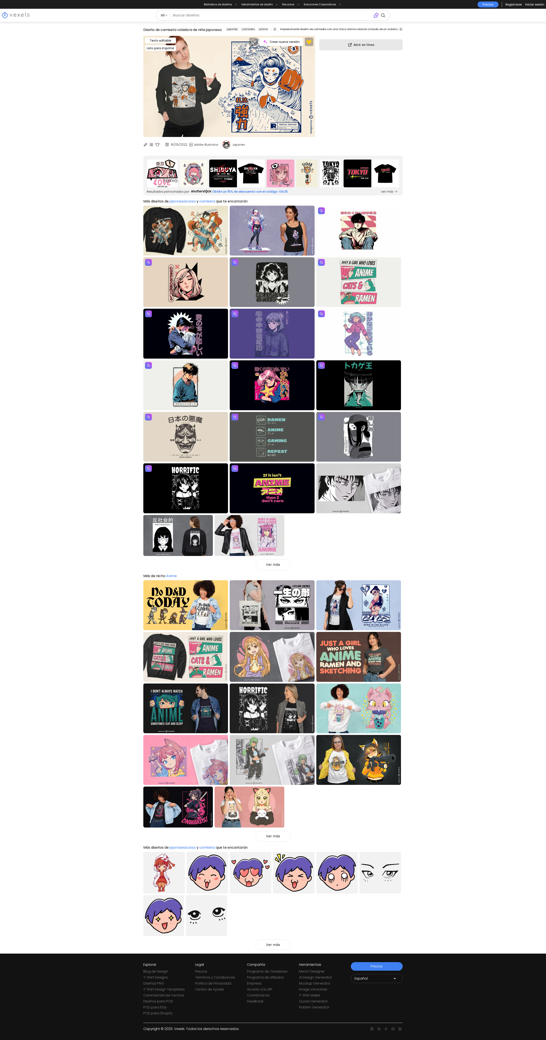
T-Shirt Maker (309, 995)
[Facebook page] (379, 1029)
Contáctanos (258, 995)
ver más (387, 191)
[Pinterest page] (386, 1029)
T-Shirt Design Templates (164, 989)
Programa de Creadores (267, 971)
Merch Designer (312, 971)
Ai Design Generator (315, 977)
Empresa (254, 983)
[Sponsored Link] (162, 173)
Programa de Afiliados (265, 977)
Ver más (273, 564)
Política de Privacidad (213, 983)
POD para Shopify (158, 1013)
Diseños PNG (153, 983)
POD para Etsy (155, 1007)
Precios (201, 971)
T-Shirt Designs (155, 977)
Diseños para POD (158, 1001)
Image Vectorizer (313, 989)
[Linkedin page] (400, 1029)
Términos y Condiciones (215, 977)
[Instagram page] (372, 1029)
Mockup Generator (314, 983)
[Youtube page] (393, 1029)
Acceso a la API (259, 989)
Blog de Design (155, 971)
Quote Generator (313, 1001)
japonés (232, 29)
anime (263, 29)
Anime (171, 575)
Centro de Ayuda (209, 989)
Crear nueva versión (285, 42)
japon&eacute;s (183, 201)
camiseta (248, 29)
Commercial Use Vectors (163, 995)
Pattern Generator (314, 1007)
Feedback (255, 1001)
